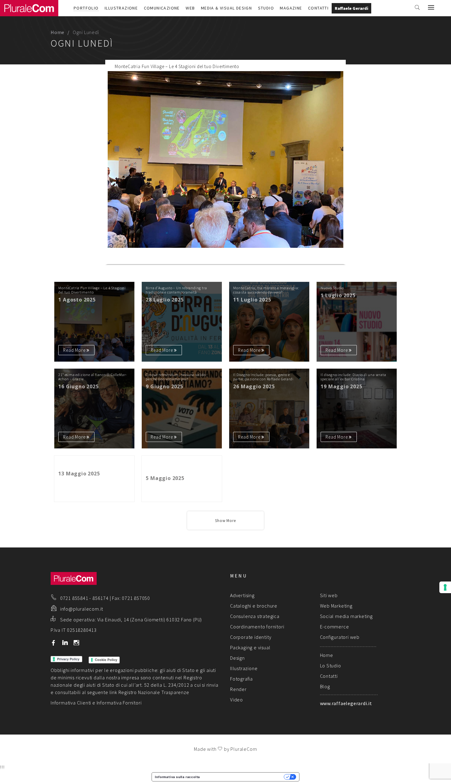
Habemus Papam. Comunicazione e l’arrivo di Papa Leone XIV (88, 464)
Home (57, 32)
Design (237, 658)
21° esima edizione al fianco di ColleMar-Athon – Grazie (92, 377)
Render (238, 689)
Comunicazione (162, 8)
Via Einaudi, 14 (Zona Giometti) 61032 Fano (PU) (149, 619)
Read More (324, 259)
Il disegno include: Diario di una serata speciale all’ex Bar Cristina (353, 377)
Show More (225, 520)
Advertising (242, 595)
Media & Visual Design (226, 8)
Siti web (329, 595)
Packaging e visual (250, 647)
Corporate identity (250, 637)
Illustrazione (121, 8)
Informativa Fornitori (119, 703)
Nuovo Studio (332, 288)
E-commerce (334, 627)
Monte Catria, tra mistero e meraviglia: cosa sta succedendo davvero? (266, 290)
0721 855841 (74, 598)
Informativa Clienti (71, 703)
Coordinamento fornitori (257, 627)
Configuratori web (340, 637)
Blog (325, 686)
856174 (100, 598)
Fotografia (241, 679)
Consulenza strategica (254, 616)
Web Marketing (336, 606)
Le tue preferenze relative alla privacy (243, 777)
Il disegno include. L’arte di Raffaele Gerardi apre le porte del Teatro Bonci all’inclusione (177, 466)
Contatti (318, 8)
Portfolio (86, 8)
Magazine (291, 8)
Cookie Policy (106, 660)
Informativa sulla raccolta (177, 777)
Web (190, 8)
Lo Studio (330, 665)
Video (236, 700)
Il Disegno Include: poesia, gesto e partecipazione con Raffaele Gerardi (263, 377)
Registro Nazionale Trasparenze (153, 692)
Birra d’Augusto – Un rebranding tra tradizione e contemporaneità (176, 290)
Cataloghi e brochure (253, 606)
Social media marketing (346, 616)
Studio (266, 8)
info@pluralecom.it (81, 609)
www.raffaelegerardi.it (346, 703)
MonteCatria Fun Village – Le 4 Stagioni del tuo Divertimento (177, 66)
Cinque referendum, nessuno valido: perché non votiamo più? (176, 377)
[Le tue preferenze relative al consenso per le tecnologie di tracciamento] (445, 587)
